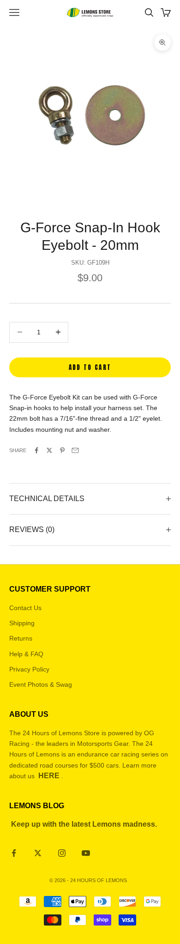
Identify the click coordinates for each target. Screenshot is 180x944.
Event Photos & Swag (40, 684)
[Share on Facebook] (36, 450)
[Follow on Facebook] (13, 853)
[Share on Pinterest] (62, 450)
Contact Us (25, 607)
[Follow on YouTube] (85, 853)
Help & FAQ (26, 654)
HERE (49, 776)
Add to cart (90, 367)
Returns (20, 638)
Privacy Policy (29, 669)
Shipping (22, 623)
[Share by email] (75, 450)
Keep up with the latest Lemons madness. (84, 824)
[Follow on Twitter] (37, 853)
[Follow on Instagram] (61, 853)
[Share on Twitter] (49, 450)
